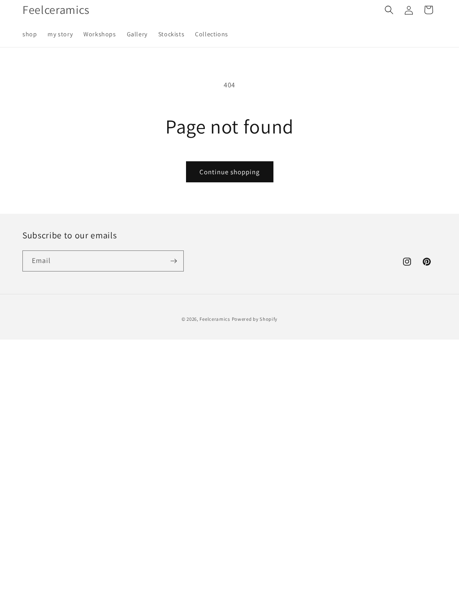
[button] (389, 10)
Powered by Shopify (255, 319)
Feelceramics (214, 319)
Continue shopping (229, 172)
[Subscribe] (173, 261)
